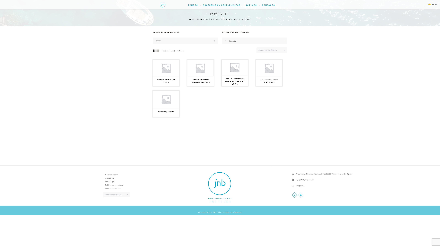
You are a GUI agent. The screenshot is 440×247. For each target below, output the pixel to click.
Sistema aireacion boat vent (224, 19)
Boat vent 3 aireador (166, 112)
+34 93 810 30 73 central (305, 180)
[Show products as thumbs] (154, 50)
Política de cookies (113, 188)
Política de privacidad (114, 185)
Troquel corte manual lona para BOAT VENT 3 (200, 81)
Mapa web (109, 178)
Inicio (192, 19)
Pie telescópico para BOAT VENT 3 (269, 81)
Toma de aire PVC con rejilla (166, 81)
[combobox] (254, 41)
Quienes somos (111, 175)
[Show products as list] (158, 50)
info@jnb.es (300, 186)
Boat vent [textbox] (230, 41)
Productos (202, 19)
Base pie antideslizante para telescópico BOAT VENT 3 (234, 81)
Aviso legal (109, 182)
